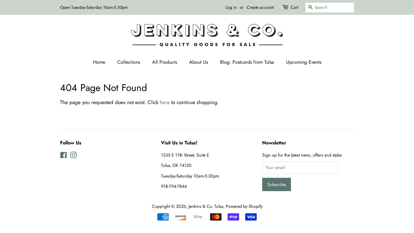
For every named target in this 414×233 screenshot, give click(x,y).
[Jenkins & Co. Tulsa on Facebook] (63, 156)
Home (99, 62)
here (165, 102)
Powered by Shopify (244, 206)
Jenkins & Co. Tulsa (206, 206)
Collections (128, 62)
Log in (231, 7)
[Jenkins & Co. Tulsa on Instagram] (73, 156)
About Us (198, 62)
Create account (260, 7)
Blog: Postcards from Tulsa (247, 62)
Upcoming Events (303, 62)
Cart (294, 7)
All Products (164, 62)
